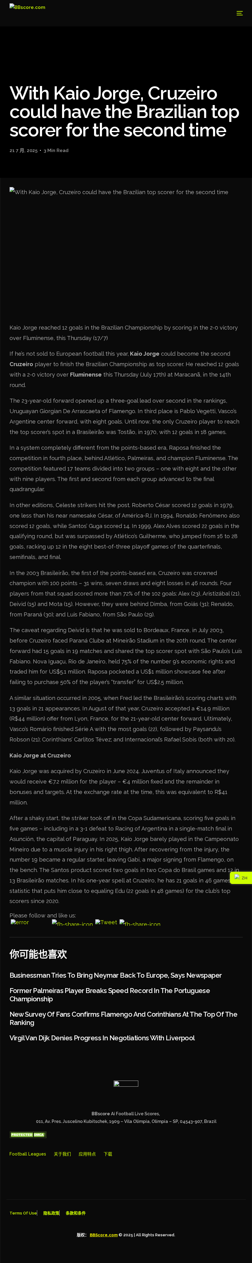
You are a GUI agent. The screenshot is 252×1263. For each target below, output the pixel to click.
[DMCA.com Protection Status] (28, 1136)
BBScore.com (104, 1235)
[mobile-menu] (233, 13)
